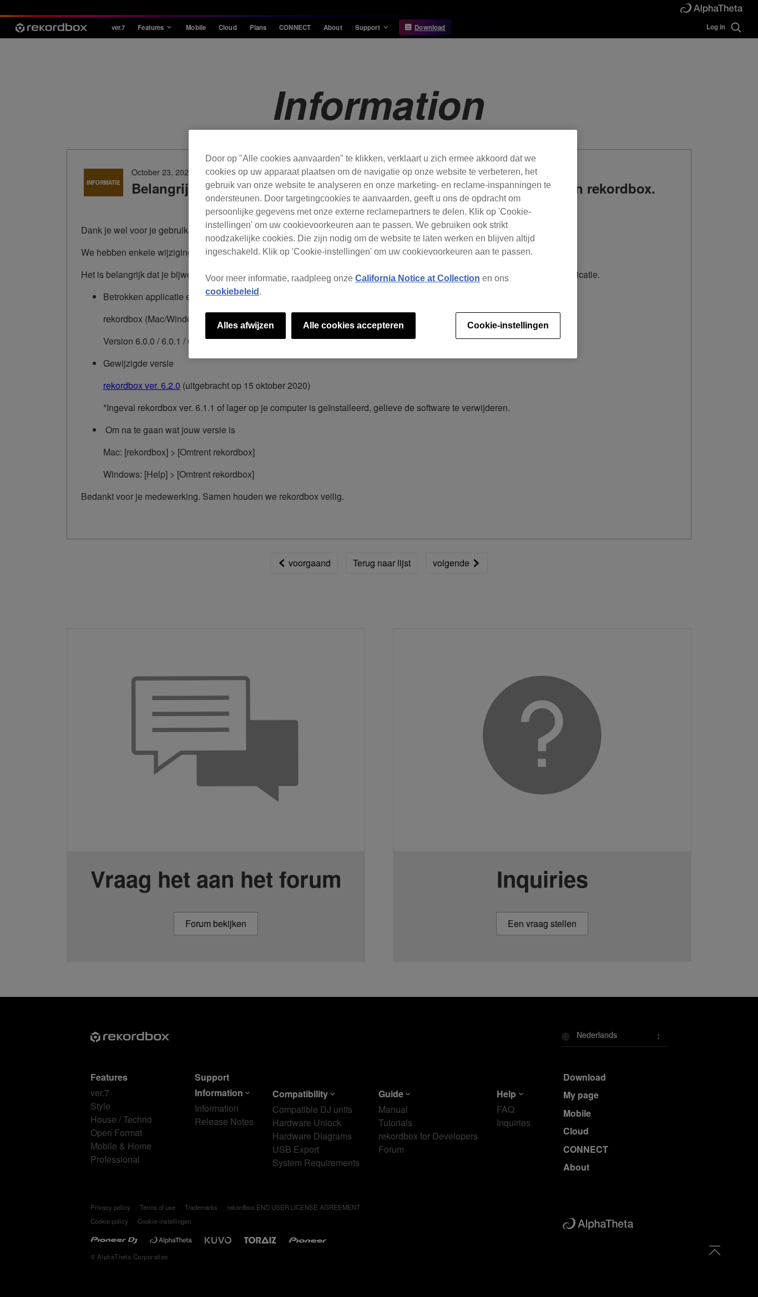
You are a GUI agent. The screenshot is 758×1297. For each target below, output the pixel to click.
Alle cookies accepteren (353, 325)
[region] (383, 244)
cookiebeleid (232, 291)
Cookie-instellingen (508, 325)
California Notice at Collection (417, 278)
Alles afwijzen (245, 325)
